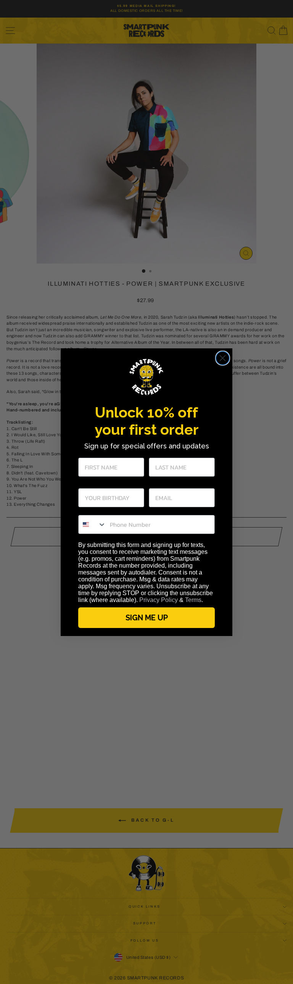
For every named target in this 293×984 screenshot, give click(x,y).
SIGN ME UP (147, 617)
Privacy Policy (158, 600)
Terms (193, 600)
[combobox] (92, 524)
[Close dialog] (222, 358)
